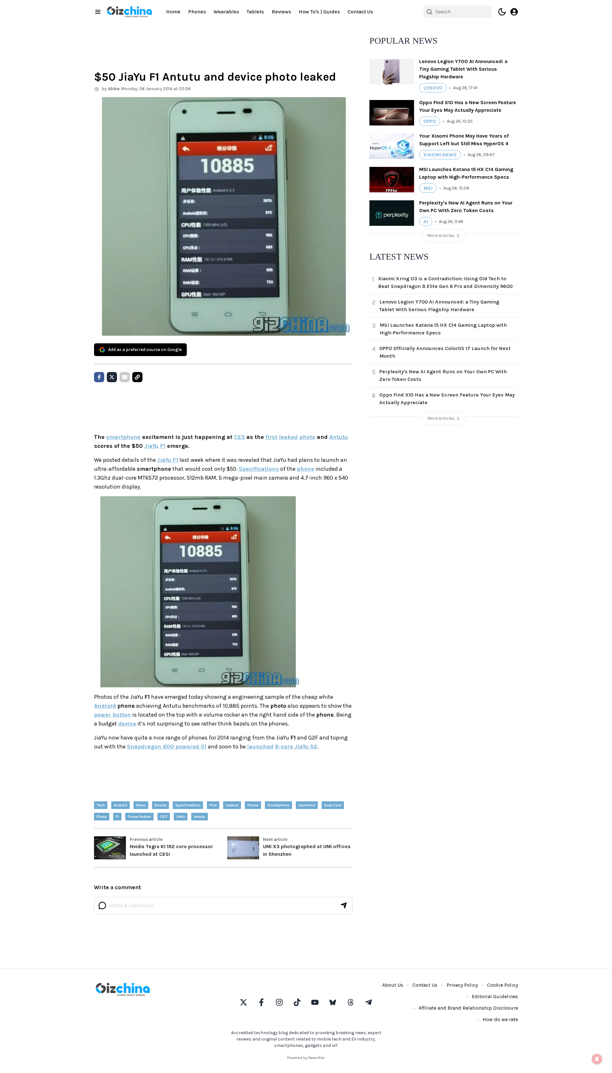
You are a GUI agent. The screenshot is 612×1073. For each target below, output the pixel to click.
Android (105, 705)
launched (260, 746)
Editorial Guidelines (495, 996)
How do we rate (500, 1019)
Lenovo (432, 88)
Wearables (226, 12)
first (271, 436)
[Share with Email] (125, 377)
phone (305, 468)
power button (112, 714)
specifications (187, 805)
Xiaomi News (440, 155)
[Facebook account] (261, 1002)
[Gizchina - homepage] (129, 11)
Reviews (281, 12)
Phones (197, 12)
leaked (288, 436)
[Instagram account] (279, 1002)
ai (425, 221)
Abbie (114, 88)
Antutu (338, 436)
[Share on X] (112, 377)
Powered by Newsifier (306, 1057)
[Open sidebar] (98, 12)
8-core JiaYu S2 (296, 746)
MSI (428, 188)
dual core (332, 805)
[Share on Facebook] (99, 377)
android (120, 805)
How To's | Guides (319, 12)
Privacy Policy (462, 985)
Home (173, 12)
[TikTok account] (297, 1002)
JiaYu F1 (167, 459)
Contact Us (360, 12)
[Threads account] (350, 1002)
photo (307, 436)
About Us (392, 985)
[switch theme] (502, 11)
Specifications (259, 468)
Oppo (429, 121)
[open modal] (514, 12)
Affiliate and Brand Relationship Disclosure (468, 1008)
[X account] (243, 1002)
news (141, 805)
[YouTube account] (315, 1002)
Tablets (255, 12)
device (127, 723)
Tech (101, 805)
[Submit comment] (343, 905)
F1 (162, 445)
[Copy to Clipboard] (137, 377)
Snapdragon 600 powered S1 (167, 746)
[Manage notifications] (597, 1059)
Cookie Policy (502, 985)
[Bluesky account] (333, 1002)
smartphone (123, 436)
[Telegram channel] (368, 1002)
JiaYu (151, 445)
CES (239, 436)
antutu (199, 816)
